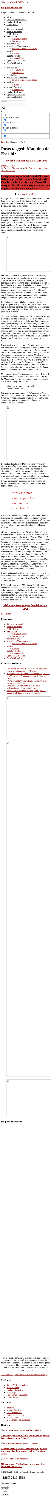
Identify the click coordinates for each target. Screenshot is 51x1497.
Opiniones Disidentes (16, 656)
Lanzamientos (18, 636)
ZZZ (13, 170)
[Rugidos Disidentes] (14, 2)
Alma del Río (18, 653)
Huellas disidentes (14, 626)
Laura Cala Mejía (27, 194)
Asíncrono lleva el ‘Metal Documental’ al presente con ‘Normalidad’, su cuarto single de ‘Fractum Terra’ (28, 676)
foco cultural (12, 631)
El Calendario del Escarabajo (24, 643)
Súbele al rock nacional (17, 624)
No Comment (31, 168)
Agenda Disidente (19, 634)
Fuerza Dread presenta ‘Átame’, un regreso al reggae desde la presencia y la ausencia (26, 691)
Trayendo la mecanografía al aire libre (25, 160)
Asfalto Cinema (13, 639)
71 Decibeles (12, 629)
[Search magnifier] (3, 108)
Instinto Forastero (14, 651)
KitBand (15, 648)
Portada (4, 142)
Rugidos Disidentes (11, 7)
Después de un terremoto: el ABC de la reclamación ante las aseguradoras (23, 687)
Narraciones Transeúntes (17, 641)
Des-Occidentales (14, 658)
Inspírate (10, 646)
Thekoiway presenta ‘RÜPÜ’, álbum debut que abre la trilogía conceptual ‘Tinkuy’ (27, 670)
